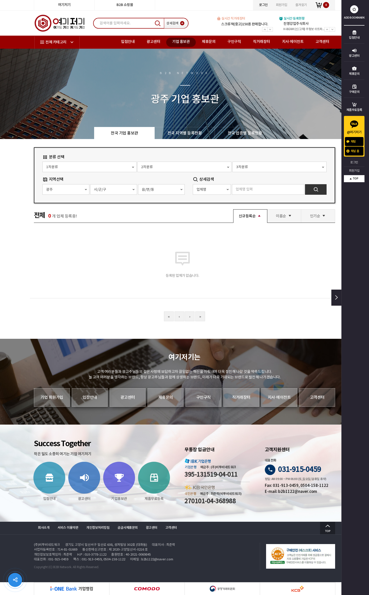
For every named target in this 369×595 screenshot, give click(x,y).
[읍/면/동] (161, 189)
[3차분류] (279, 167)
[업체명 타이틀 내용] (212, 189)
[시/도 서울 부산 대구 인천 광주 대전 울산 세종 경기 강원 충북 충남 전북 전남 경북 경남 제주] (65, 189)
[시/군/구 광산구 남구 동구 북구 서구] (113, 189)
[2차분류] (184, 167)
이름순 (281, 216)
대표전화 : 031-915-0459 (51, 559)
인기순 (315, 216)
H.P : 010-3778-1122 (91, 555)
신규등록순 (247, 216)
